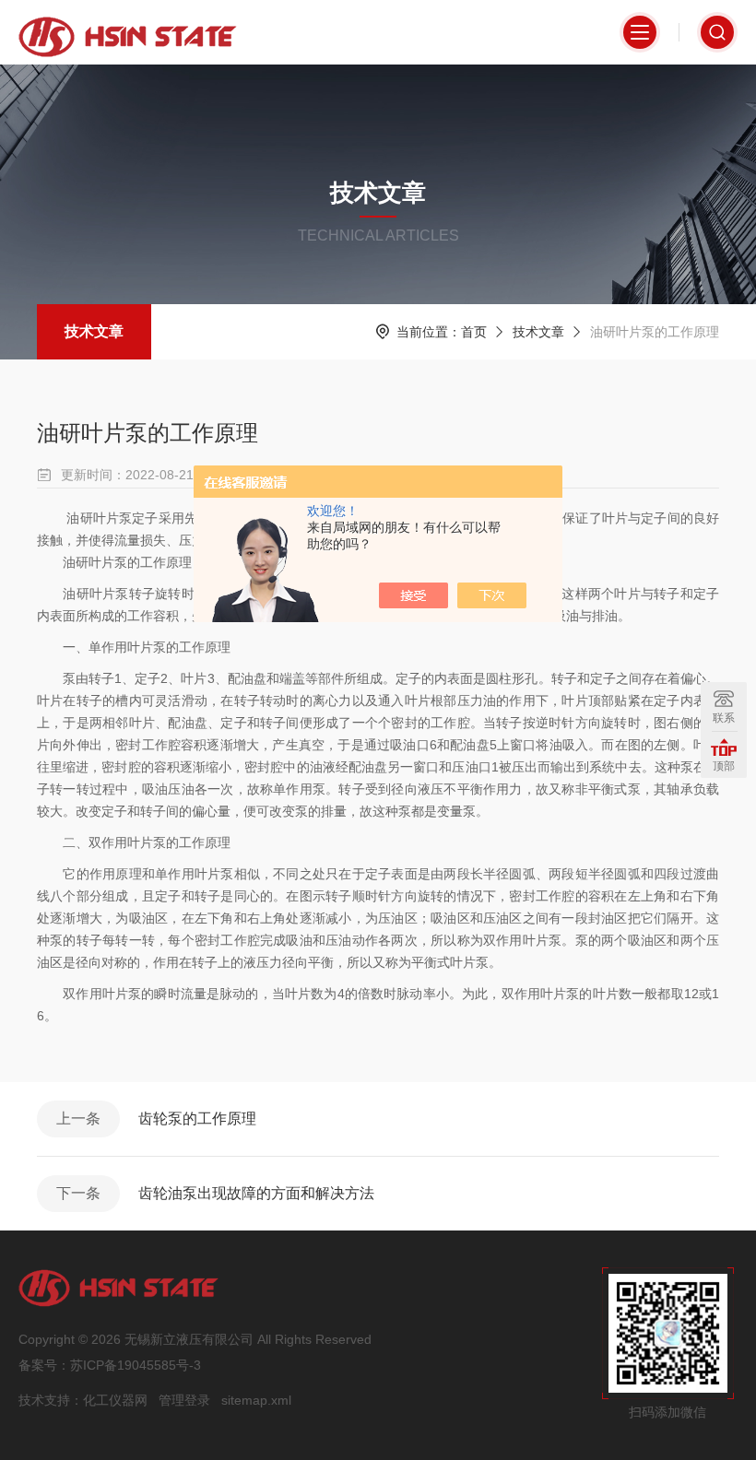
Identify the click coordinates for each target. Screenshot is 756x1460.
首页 (474, 331)
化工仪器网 (115, 1400)
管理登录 (184, 1400)
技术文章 (94, 331)
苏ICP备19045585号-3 (135, 1365)
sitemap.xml (256, 1400)
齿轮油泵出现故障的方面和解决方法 (256, 1193)
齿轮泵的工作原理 (197, 1118)
